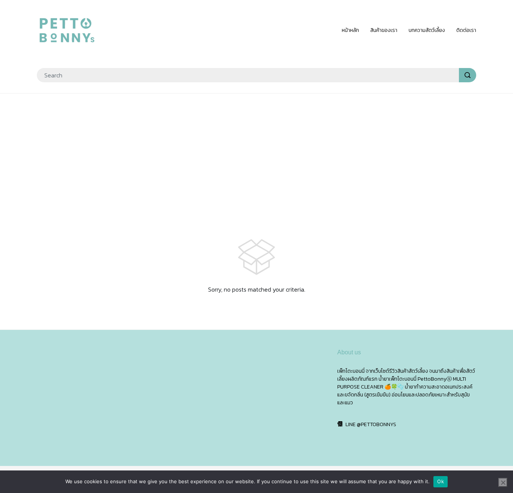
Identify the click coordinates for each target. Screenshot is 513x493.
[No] (502, 482)
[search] (467, 75)
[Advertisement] (256, 154)
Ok (440, 481)
